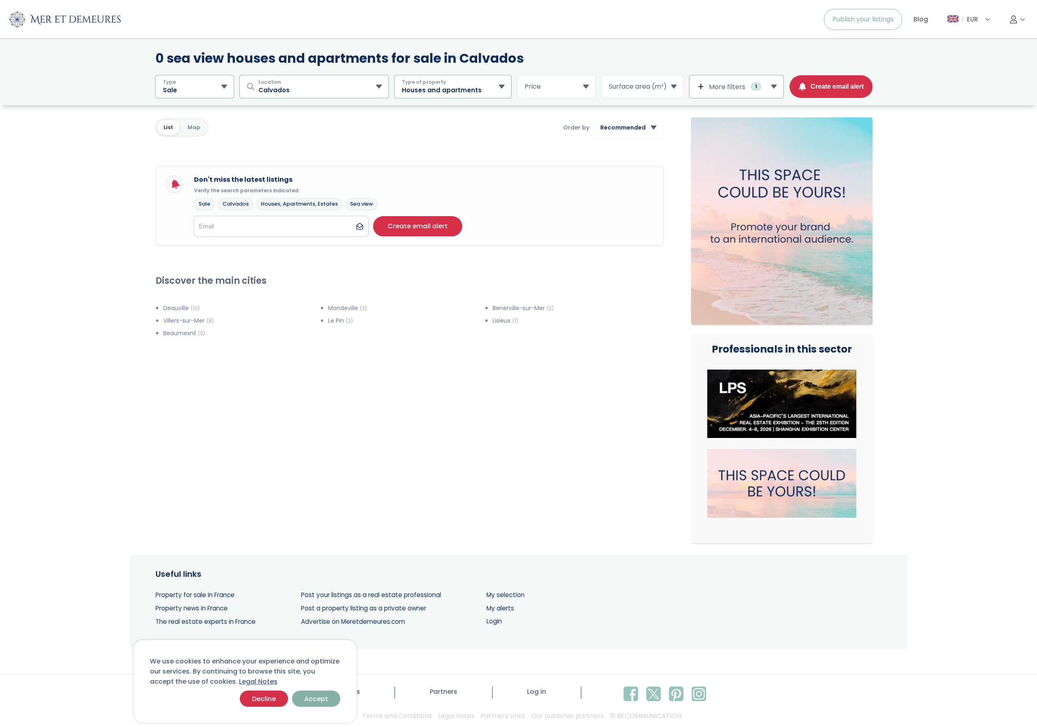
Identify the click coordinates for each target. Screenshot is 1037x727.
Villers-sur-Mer (188, 321)
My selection (505, 595)
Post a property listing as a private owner (363, 608)
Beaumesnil (184, 333)
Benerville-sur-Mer (523, 308)
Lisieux (505, 321)
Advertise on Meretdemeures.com (353, 621)
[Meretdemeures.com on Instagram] (698, 693)
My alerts (500, 608)
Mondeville (347, 308)
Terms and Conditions (397, 716)
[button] (417, 226)
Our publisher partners (567, 716)
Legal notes (456, 716)
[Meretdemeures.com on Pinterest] (676, 693)
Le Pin (340, 321)
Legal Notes (258, 681)
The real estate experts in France (206, 621)
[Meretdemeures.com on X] (653, 693)
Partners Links (502, 716)
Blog (920, 19)
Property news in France (192, 608)
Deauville (181, 308)
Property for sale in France (195, 595)
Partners (443, 691)
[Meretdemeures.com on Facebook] (630, 693)
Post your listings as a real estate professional (371, 595)
